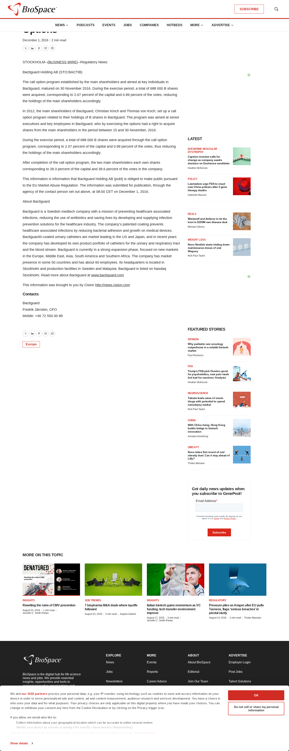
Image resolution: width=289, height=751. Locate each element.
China (192, 420)
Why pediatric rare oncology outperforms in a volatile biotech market (208, 347)
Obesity (193, 447)
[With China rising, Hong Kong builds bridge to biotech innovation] (242, 428)
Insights (29, 600)
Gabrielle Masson (197, 195)
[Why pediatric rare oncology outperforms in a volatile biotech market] (242, 347)
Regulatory (217, 600)
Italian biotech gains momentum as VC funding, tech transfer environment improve (174, 609)
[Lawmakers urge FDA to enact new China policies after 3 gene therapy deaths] (242, 186)
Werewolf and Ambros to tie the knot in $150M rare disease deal (207, 220)
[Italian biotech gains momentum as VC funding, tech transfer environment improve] (175, 579)
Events (108, 25)
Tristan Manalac (196, 463)
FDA (190, 366)
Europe (31, 344)
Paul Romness (195, 355)
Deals (192, 213)
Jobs (127, 25)
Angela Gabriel (128, 614)
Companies (149, 25)
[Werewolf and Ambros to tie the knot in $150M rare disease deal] (242, 221)
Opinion (193, 339)
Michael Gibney (196, 226)
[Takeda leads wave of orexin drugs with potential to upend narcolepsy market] (242, 400)
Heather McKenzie (198, 168)
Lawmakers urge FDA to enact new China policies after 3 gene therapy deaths (207, 187)
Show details (19, 743)
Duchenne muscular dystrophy (202, 150)
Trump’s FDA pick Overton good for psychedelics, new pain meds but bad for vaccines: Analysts (208, 374)
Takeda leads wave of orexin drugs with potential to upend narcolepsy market (206, 401)
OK (256, 695)
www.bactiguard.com (107, 275)
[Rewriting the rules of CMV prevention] (51, 579)
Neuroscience (198, 393)
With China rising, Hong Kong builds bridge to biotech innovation (206, 428)
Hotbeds (174, 25)
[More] (67, 25)
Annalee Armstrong (198, 436)
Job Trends (93, 600)
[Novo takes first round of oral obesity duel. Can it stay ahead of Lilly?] (242, 454)
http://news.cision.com (112, 285)
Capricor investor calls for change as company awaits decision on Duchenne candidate (208, 160)
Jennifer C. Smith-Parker (36, 613)
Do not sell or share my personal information (256, 708)
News (60, 25)
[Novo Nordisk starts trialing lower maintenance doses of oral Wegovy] (242, 247)
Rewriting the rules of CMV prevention (49, 605)
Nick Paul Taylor (196, 255)
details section (144, 732)
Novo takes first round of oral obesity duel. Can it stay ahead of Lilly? (209, 455)
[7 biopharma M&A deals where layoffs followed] (113, 579)
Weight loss (197, 239)
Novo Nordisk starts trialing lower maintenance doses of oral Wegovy (208, 248)
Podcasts (86, 25)
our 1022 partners (35, 693)
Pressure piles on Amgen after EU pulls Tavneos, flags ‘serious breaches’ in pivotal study (236, 609)
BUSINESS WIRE (63, 62)
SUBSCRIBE (249, 9)
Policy (192, 178)
